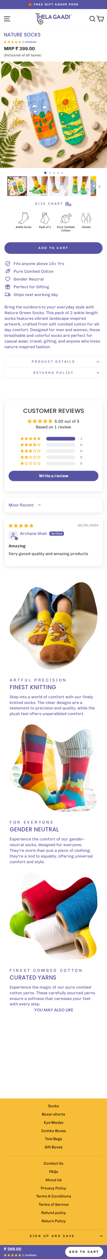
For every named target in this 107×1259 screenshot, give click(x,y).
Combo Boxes (53, 1130)
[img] (21, 525)
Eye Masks (53, 1122)
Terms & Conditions (53, 1196)
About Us (53, 1180)
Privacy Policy (53, 1188)
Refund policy (53, 1212)
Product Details (53, 361)
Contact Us (53, 1163)
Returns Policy (53, 373)
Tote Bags (53, 1138)
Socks (53, 1106)
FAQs (53, 1171)
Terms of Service (54, 1204)
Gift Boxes (54, 1147)
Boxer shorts (53, 1114)
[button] (12, 41)
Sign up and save (52, 1236)
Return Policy (54, 1221)
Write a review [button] (53, 475)
